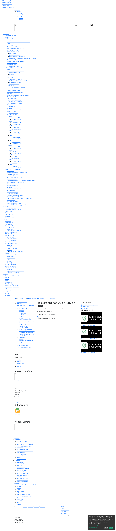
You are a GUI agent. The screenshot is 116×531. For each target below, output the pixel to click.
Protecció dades (65, 510)
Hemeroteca (20, 499)
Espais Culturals (21, 467)
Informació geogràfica (22, 478)
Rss (17, 497)
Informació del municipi (23, 475)
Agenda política (21, 363)
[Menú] (1, 32)
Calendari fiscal (23, 337)
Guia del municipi (21, 472)
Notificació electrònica (22, 449)
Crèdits (63, 507)
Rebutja (106, 527)
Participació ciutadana (22, 481)
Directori (17, 438)
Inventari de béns (23, 344)
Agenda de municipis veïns (23, 494)
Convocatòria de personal (25, 329)
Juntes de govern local (24, 318)
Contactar (17, 10)
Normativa (21, 311)
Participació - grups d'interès (26, 332)
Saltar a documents (7, 4)
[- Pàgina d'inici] (26, 27)
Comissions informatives (25, 319)
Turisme (19, 476)
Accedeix (17, 380)
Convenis (21, 339)
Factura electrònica (21, 459)
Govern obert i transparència (24, 347)
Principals (19, 502)
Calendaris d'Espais (21, 470)
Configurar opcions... (93, 527)
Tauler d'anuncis (23, 307)
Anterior (17, 403)
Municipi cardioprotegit (23, 468)
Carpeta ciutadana (21, 456)
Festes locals (22, 336)
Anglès (20, 16)
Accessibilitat (64, 513)
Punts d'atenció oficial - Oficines (25, 451)
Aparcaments (20, 465)
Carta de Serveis (21, 452)
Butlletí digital (20, 491)
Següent (21, 403)
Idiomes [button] (19, 11)
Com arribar (20, 462)
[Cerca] (91, 25)
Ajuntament (20, 298)
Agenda (19, 361)
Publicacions (20, 366)
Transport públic (21, 464)
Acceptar (111, 527)
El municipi (17, 460)
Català (20, 13)
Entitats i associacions (22, 480)
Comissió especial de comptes (26, 321)
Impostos (19, 457)
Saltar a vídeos (6, 5)
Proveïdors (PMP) (23, 327)
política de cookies (101, 525)
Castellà (21, 15)
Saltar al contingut (6, 2)
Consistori (19, 303)
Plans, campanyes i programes (26, 334)
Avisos (18, 365)
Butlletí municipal (21, 493)
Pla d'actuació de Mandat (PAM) (27, 331)
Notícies (19, 360)
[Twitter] (24, 507)
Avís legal (63, 511)
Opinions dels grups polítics (24, 496)
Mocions (21, 323)
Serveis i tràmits (19, 447)
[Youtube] (36, 507)
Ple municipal (52, 298)
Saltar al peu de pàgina (8, 7)
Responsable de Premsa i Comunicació (26, 485)
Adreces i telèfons (19, 501)
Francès (21, 19)
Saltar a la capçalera (7, 1)
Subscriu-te (17, 414)
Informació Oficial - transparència (36, 298)
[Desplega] (25, 299)
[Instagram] (42, 507)
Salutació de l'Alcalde (22, 302)
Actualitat (17, 483)
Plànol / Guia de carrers (23, 473)
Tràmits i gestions (21, 454)
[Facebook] (30, 507)
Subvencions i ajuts (24, 345)
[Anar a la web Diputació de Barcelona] (80, 523)
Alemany (21, 18)
